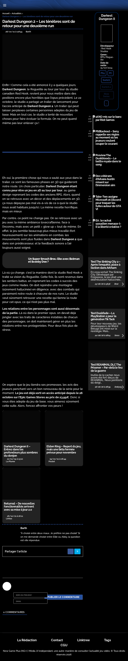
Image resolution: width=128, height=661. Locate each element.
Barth (23, 528)
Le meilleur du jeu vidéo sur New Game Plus (64, 5)
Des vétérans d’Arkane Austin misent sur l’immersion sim (105, 180)
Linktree (83, 640)
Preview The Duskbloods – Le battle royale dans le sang (108, 160)
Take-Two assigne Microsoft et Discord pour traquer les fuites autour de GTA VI (108, 203)
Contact (57, 640)
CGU (64, 645)
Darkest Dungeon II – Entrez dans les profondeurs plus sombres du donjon (21, 451)
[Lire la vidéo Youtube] (42, 357)
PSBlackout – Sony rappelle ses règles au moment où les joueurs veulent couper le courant (107, 137)
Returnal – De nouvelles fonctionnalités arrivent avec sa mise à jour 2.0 (19, 506)
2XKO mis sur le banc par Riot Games (108, 118)
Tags (107, 640)
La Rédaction (27, 640)
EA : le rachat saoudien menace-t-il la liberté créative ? (108, 223)
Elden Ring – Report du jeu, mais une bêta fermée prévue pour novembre (64, 449)
